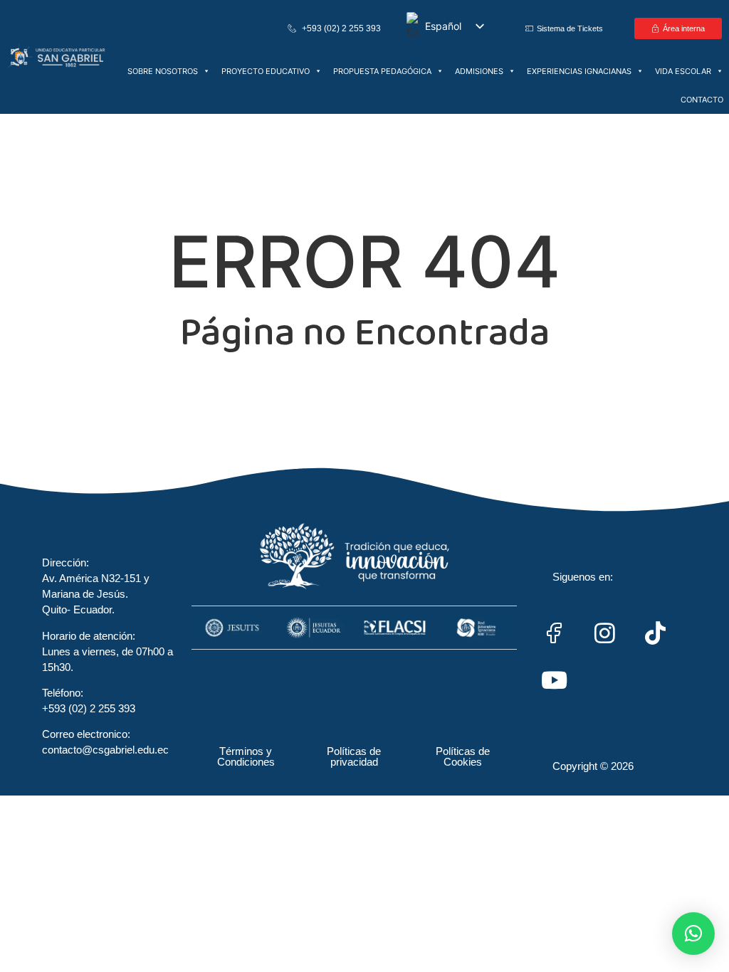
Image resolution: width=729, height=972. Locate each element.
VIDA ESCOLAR (683, 71)
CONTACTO (702, 100)
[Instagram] (605, 633)
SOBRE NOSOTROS (162, 71)
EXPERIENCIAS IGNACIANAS (579, 71)
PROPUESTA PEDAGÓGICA (382, 71)
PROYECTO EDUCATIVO (265, 71)
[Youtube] (554, 680)
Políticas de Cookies (463, 756)
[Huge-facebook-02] (554, 633)
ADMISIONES (479, 71)
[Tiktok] (655, 633)
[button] (693, 933)
